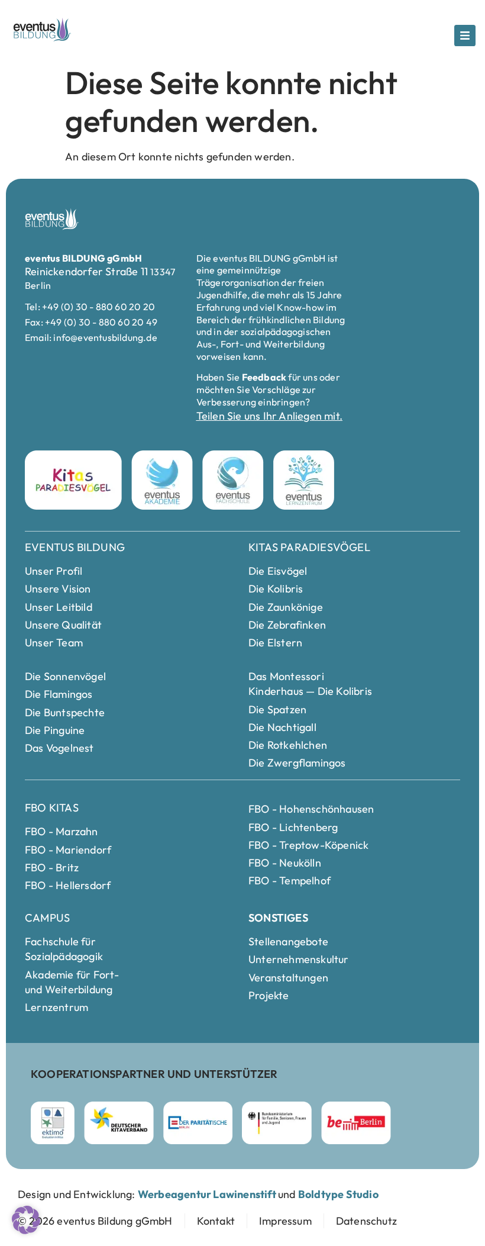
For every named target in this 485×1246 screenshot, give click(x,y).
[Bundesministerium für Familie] (276, 1123)
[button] (26, 1220)
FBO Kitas (52, 807)
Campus (47, 918)
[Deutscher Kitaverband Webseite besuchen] (119, 1123)
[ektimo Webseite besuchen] (53, 1123)
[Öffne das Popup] (465, 35)
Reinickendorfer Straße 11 (87, 271)
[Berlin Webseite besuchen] (356, 1123)
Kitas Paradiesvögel (309, 547)
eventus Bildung (75, 547)
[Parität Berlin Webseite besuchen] (197, 1123)
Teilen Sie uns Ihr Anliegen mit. (269, 416)
